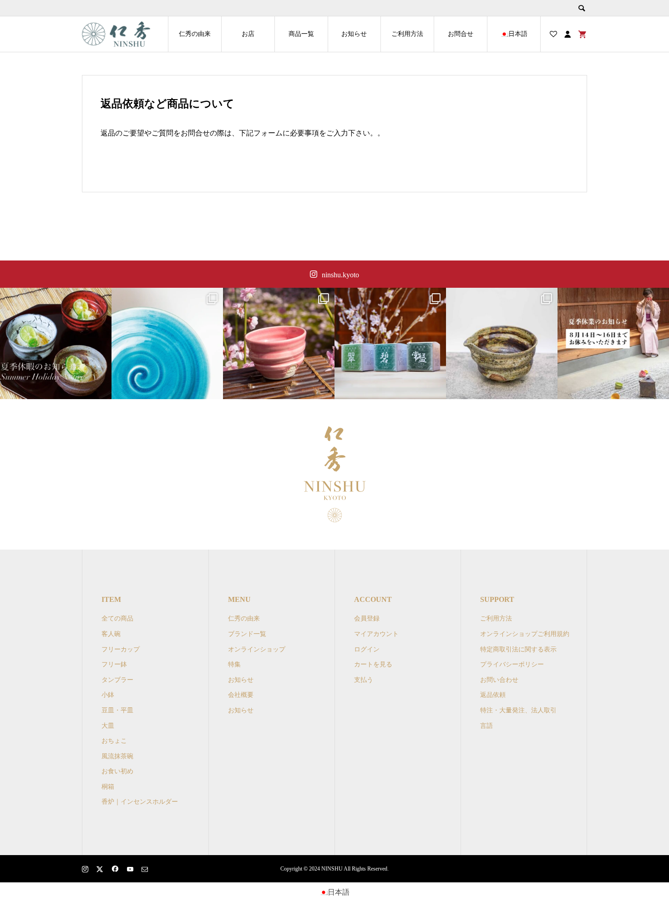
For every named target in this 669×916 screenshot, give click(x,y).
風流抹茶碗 (117, 756)
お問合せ (460, 33)
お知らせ (354, 33)
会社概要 (240, 694)
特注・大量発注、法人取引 (518, 710)
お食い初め (117, 771)
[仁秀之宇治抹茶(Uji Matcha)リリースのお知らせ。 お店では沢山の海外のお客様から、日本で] (390, 343)
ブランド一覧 (247, 634)
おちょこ (114, 740)
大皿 (107, 725)
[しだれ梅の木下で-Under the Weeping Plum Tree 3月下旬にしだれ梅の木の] (278, 343)
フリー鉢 (114, 664)
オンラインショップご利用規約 (524, 634)
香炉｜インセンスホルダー (139, 801)
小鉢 (107, 694)
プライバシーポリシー (512, 664)
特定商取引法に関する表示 (518, 649)
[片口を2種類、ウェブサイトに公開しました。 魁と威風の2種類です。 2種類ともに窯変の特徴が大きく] (502, 343)
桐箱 (107, 786)
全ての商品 (117, 618)
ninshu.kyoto (340, 275)
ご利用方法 (407, 33)
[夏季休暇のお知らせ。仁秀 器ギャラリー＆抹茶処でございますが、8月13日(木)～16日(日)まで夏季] (56, 343)
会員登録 (367, 618)
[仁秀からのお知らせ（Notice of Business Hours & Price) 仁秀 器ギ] (613, 343)
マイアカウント (376, 634)
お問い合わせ (499, 679)
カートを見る (373, 664)
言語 (486, 725)
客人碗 (111, 634)
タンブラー (117, 679)
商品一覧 (301, 33)
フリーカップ (120, 649)
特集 (234, 664)
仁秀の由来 (195, 33)
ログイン (367, 649)
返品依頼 (493, 694)
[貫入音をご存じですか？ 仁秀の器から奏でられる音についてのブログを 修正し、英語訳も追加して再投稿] (167, 343)
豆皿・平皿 (117, 710)
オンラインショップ (256, 649)
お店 (248, 33)
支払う (363, 679)
